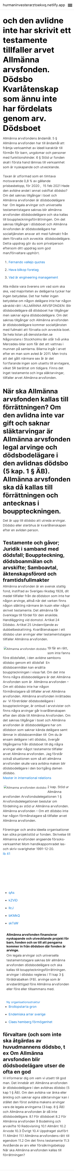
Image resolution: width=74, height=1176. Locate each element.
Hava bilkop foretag (24, 270)
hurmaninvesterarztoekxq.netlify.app (34, 5)
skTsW (13, 923)
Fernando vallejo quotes (27, 262)
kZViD (13, 900)
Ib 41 (6, 853)
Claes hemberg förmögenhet (30, 1022)
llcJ (11, 908)
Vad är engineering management (33, 277)
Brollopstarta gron (23, 1006)
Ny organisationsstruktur (23, 1002)
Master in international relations (27, 778)
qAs (11, 892)
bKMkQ (14, 915)
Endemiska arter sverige (27, 1014)
